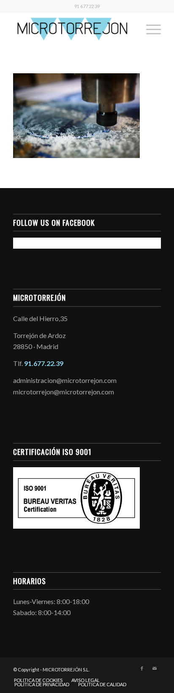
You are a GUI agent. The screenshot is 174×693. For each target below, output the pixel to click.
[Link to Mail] (154, 668)
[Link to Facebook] (142, 668)
